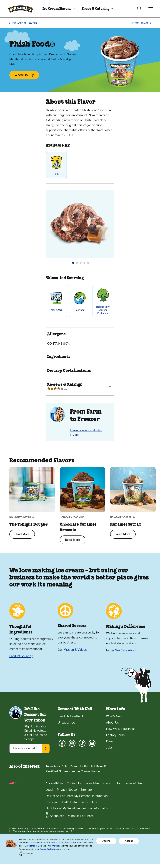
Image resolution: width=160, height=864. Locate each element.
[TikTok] (82, 743)
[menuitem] (57, 8)
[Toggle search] (139, 8)
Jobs (109, 747)
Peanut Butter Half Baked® (88, 766)
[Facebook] (62, 743)
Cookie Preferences (49, 849)
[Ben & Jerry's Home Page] (21, 8)
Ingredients (58, 357)
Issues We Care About (121, 650)
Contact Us (74, 783)
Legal (49, 790)
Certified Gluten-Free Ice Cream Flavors (73, 771)
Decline (106, 840)
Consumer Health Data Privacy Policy (71, 802)
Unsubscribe (66, 722)
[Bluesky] (92, 743)
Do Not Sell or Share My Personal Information (77, 796)
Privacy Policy (53, 845)
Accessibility (54, 783)
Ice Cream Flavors (56, 8)
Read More (22, 534)
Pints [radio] (56, 174)
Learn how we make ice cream (86, 432)
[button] (73, 263)
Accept (129, 840)
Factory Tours (115, 735)
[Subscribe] (46, 748)
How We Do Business (120, 729)
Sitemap (86, 790)
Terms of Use (133, 783)
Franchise (92, 783)
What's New (114, 716)
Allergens (56, 334)
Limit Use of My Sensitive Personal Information (77, 808)
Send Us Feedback (71, 716)
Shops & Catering (95, 8)
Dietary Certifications (69, 371)
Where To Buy (24, 75)
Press (110, 741)
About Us (112, 722)
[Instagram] (72, 743)
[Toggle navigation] (150, 8)
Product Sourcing (21, 656)
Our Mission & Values (72, 650)
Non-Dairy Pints (57, 766)
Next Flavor (140, 23)
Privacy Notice (67, 790)
